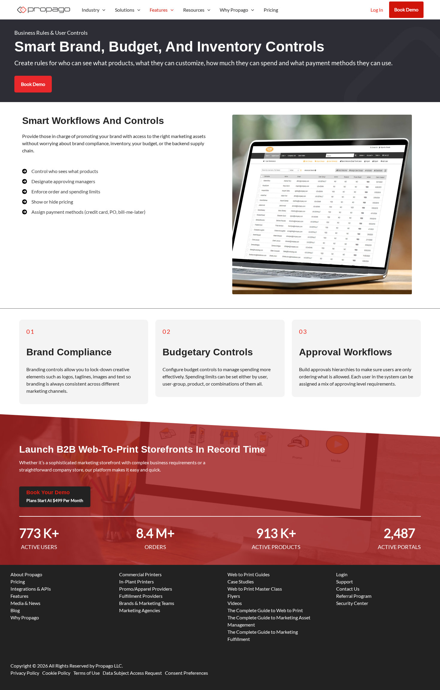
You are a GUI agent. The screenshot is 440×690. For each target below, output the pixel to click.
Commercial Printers (140, 574)
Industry (90, 10)
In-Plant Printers (136, 581)
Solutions (124, 10)
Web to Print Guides (248, 574)
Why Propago (234, 10)
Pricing (271, 10)
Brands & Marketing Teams (146, 603)
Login (342, 574)
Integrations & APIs (30, 589)
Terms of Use (86, 673)
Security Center (352, 603)
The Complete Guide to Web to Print (265, 610)
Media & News (25, 603)
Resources (193, 10)
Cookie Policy (56, 673)
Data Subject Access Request (132, 673)
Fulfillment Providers (141, 596)
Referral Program (353, 596)
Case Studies (240, 581)
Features (159, 10)
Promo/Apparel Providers (145, 589)
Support (344, 581)
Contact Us (347, 589)
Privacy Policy (24, 673)
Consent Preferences (186, 673)
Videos (234, 603)
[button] (102, 9)
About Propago (26, 574)
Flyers (233, 596)
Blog (15, 610)
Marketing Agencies (139, 610)
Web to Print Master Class (254, 589)
